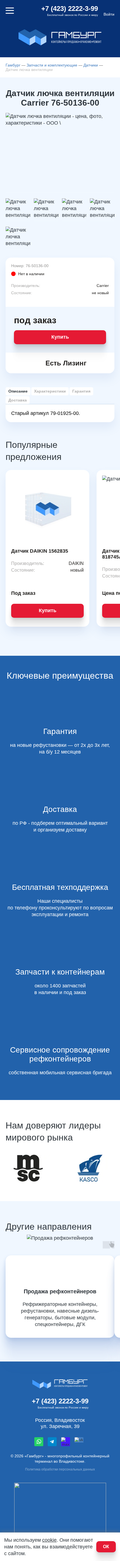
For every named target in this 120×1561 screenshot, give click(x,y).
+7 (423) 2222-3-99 (69, 8)
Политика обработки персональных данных (60, 1469)
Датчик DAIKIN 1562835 (39, 551)
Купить (60, 337)
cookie (49, 1540)
